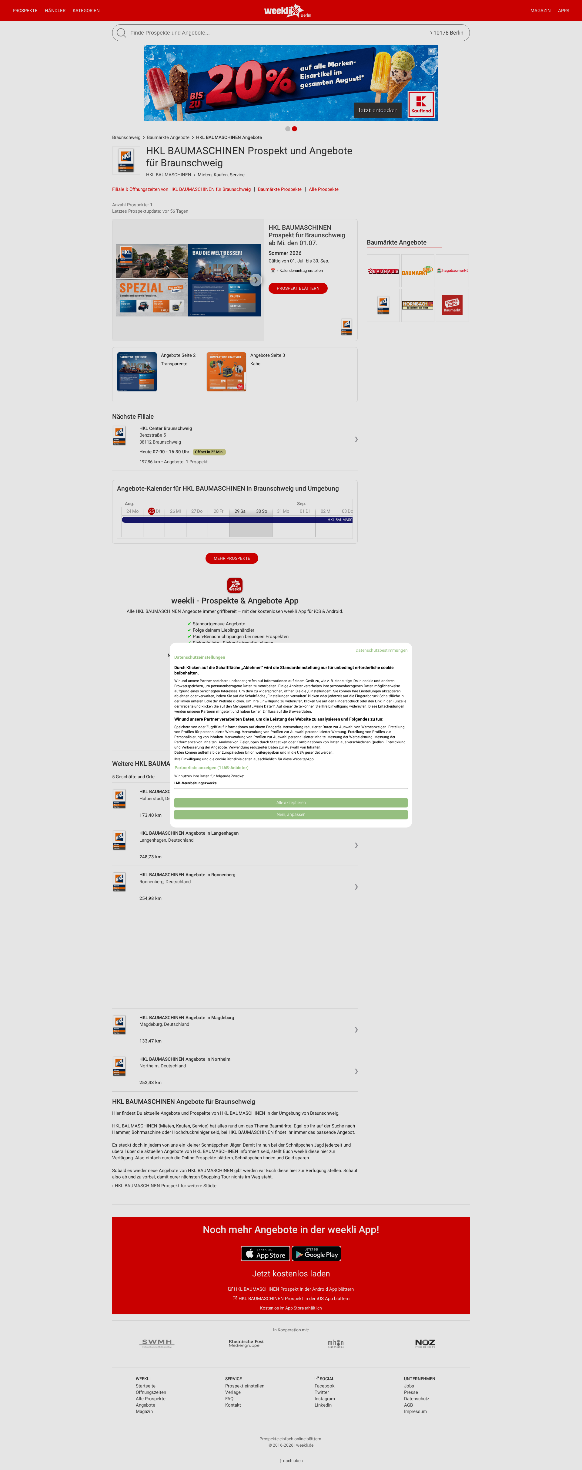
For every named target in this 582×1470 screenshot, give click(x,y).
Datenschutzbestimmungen (382, 650)
